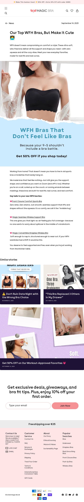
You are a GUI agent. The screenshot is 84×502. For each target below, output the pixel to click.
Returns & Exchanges (28, 448)
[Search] (6, 13)
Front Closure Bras (70, 458)
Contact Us (28, 439)
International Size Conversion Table (31, 473)
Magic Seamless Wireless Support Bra (28, 217)
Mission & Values (50, 444)
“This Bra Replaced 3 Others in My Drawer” (62, 295)
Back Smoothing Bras (69, 452)
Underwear (67, 443)
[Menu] (6, 8)
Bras (64, 439)
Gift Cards (28, 478)
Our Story (47, 436)
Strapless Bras (68, 447)
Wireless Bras (68, 466)
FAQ (26, 443)
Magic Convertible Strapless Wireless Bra (30, 233)
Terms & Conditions (28, 467)
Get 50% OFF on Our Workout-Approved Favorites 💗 (34, 363)
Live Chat (13, 448)
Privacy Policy (29, 453)
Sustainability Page (51, 449)
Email (11, 452)
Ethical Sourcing (50, 440)
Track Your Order (30, 462)
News (11, 23)
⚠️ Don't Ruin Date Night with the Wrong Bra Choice (20, 295)
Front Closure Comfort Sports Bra (27, 201)
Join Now (65, 405)
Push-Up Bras (68, 462)
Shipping (27, 458)
